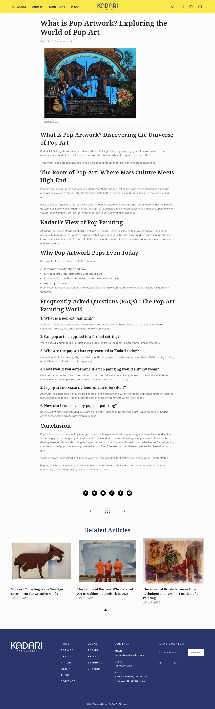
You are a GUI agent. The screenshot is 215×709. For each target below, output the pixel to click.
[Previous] (13, 566)
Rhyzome (123, 704)
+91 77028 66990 (123, 666)
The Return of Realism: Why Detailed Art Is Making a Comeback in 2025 (105, 591)
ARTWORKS (19, 6)
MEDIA (75, 6)
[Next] (201, 566)
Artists (37, 6)
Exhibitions (57, 6)
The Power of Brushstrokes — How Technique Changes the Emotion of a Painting (170, 593)
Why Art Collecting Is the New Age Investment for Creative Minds (37, 591)
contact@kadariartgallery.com (129, 655)
